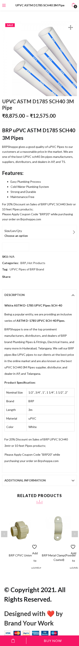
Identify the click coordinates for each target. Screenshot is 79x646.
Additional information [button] (25, 480)
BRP (23, 263)
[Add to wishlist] (35, 545)
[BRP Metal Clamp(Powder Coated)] (59, 530)
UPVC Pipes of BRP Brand (27, 269)
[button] (73, 5)
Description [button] (14, 295)
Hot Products (36, 263)
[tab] (39, 295)
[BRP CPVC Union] (20, 530)
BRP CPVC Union (20, 555)
